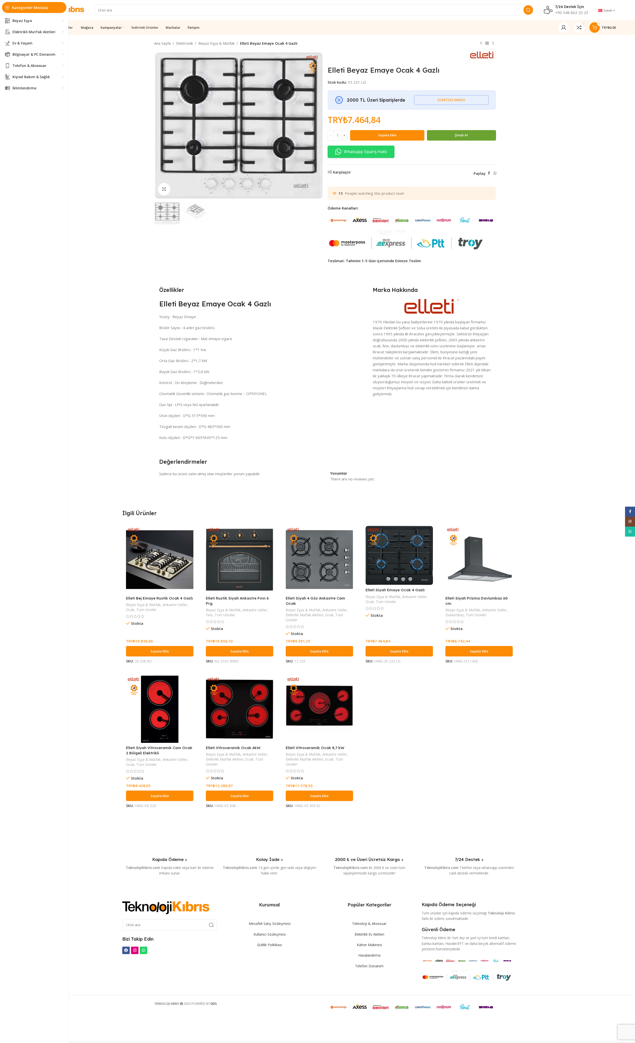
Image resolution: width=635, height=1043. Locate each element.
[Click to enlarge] (164, 189)
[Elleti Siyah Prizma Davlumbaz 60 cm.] (479, 559)
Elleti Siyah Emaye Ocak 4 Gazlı (395, 590)
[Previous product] (481, 43)
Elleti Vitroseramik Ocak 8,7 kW (315, 747)
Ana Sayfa (162, 43)
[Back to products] (487, 43)
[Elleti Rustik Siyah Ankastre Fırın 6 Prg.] (239, 559)
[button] (159, 651)
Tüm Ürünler (146, 609)
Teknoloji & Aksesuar (369, 923)
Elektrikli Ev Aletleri (369, 934)
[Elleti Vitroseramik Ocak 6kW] (239, 709)
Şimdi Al (461, 135)
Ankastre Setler (175, 604)
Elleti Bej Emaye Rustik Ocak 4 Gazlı (159, 598)
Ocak (130, 609)
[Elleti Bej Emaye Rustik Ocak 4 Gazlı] (159, 559)
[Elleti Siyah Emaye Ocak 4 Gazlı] (399, 555)
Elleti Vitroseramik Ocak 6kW (233, 747)
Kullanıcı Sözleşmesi (270, 934)
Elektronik (184, 43)
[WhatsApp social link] (495, 173)
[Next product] (493, 43)
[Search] (528, 10)
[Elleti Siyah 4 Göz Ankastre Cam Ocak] (319, 559)
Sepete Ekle (387, 135)
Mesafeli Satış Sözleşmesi (269, 923)
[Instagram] (134, 950)
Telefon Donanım (369, 966)
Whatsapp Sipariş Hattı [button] (365, 151)
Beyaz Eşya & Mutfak (216, 43)
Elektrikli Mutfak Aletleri (304, 615)
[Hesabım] (563, 27)
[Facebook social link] (489, 173)
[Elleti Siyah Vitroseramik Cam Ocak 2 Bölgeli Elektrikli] (159, 709)
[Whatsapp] (143, 950)
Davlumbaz (454, 615)
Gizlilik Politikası (269, 944)
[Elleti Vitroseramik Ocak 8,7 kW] (319, 709)
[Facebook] (126, 950)
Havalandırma (369, 955)
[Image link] (165, 907)
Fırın (209, 615)
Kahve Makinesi (369, 944)
